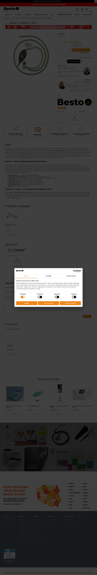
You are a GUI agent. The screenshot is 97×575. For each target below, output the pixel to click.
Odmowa (26, 303)
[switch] (40, 297)
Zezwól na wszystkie (70, 303)
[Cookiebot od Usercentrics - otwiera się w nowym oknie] (74, 271)
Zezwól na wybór (48, 303)
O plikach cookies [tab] (71, 276)
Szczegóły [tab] (48, 276)
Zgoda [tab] (26, 276)
